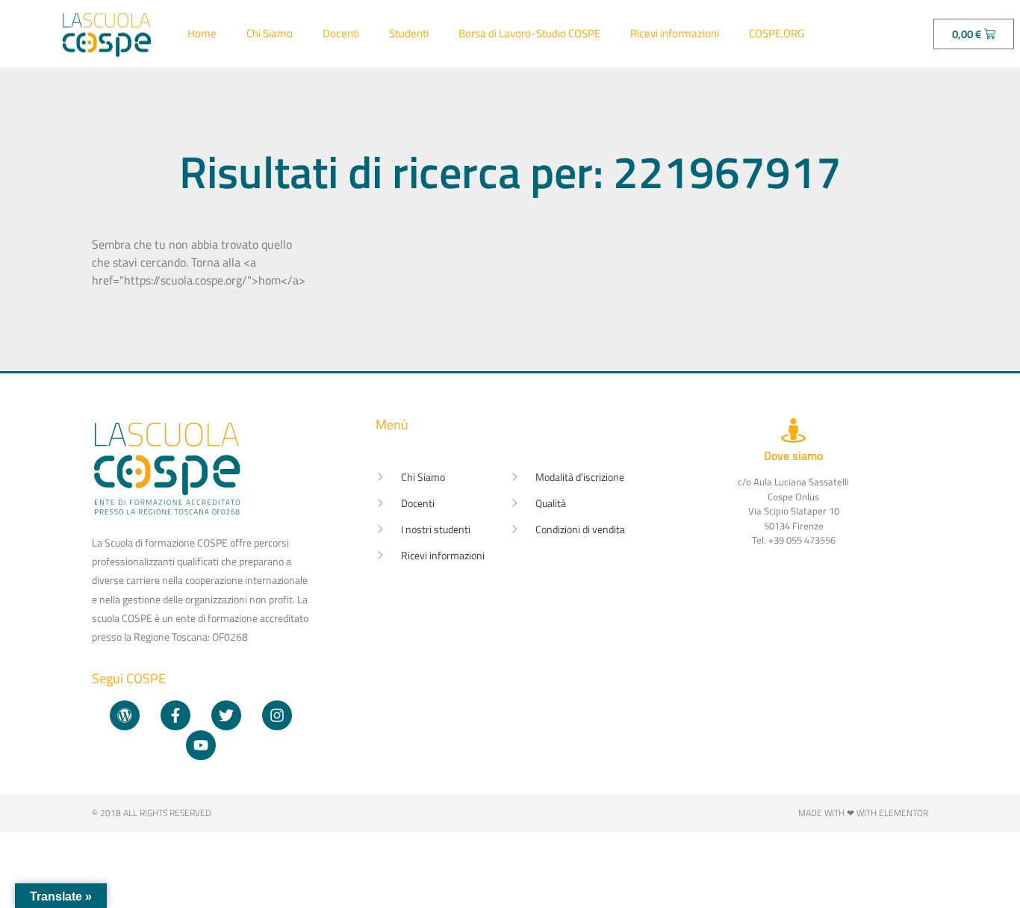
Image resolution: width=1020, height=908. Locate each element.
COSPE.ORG (776, 33)
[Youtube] (201, 745)
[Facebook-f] (175, 715)
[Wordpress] (125, 715)
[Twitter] (226, 715)
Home (202, 33)
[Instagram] (277, 715)
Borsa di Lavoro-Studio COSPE (529, 33)
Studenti (409, 33)
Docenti (341, 33)
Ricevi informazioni (674, 33)
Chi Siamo (269, 33)
